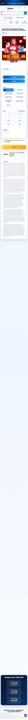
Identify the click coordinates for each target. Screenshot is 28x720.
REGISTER (14, 77)
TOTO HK (14, 147)
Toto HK (4, 163)
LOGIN (14, 81)
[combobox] (12, 13)
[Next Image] (24, 49)
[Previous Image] (3, 49)
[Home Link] (10, 8)
